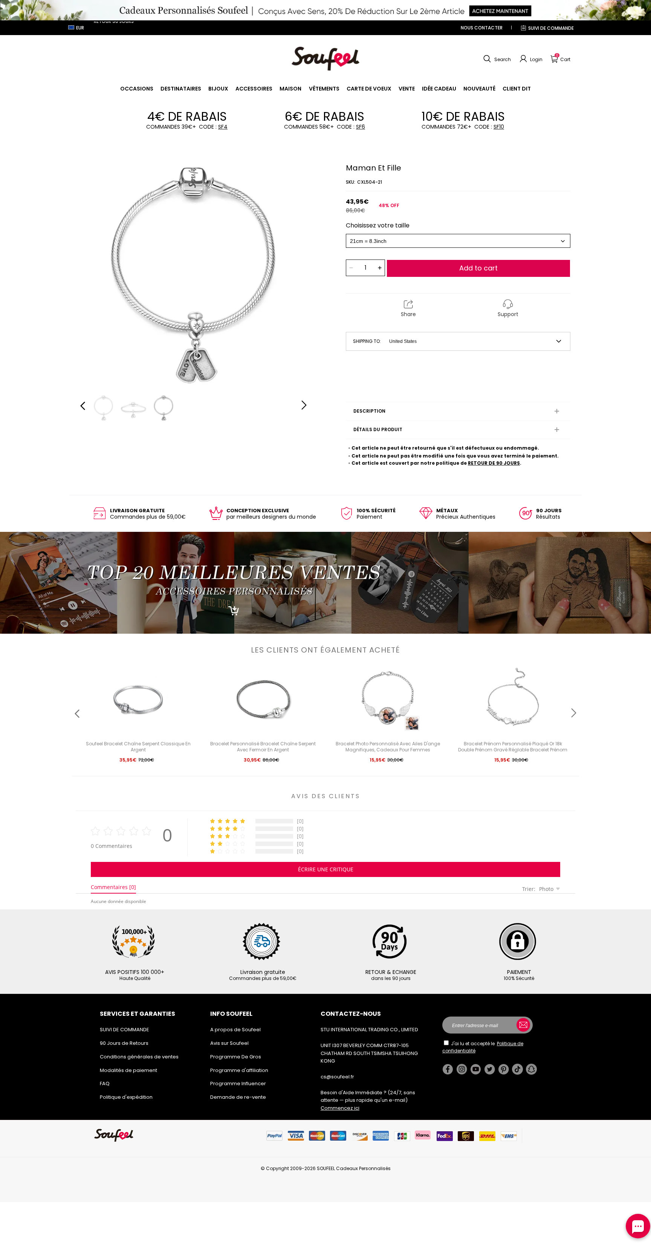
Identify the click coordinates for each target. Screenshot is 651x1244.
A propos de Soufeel (235, 1029)
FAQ (105, 1083)
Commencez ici (340, 1108)
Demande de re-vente (238, 1097)
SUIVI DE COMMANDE (551, 28)
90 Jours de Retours (124, 1043)
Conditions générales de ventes (139, 1056)
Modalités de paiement (128, 1070)
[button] (496, 59)
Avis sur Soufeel (229, 1043)
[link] (136, 88)
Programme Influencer (238, 1083)
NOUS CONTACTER (482, 28)
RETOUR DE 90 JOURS (494, 463)
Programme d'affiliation (239, 1070)
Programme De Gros (235, 1056)
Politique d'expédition (126, 1097)
